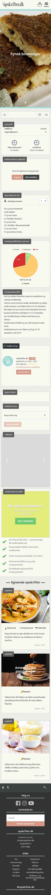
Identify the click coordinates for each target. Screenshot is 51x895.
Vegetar (26, 283)
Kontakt (15, 866)
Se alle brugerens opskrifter (28, 367)
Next (44, 460)
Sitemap (16, 876)
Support (15, 869)
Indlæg (35, 866)
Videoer (35, 862)
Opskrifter (13, 4)
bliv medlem (31, 177)
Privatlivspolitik (35, 869)
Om (16, 859)
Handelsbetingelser (35, 872)
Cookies (15, 872)
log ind (17, 177)
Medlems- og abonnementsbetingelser (35, 878)
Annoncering (16, 862)
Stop (3, 460)
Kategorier (35, 859)
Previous (7, 460)
